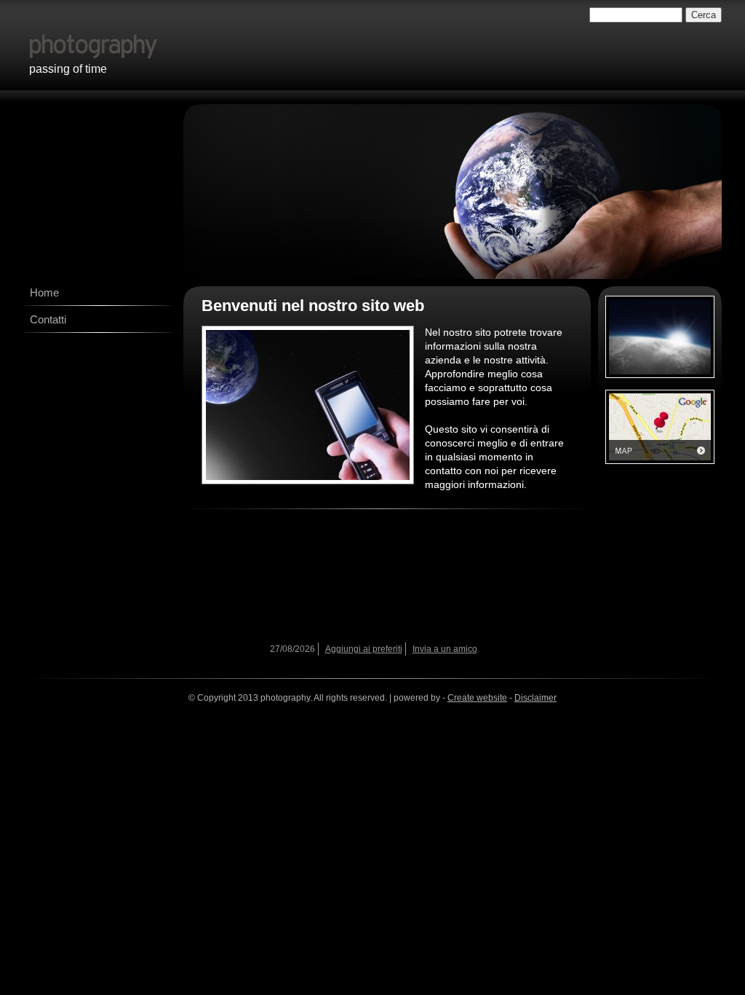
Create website (477, 698)
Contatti (48, 319)
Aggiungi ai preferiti (363, 649)
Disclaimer (535, 698)
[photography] (229, 41)
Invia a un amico (445, 649)
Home (44, 292)
